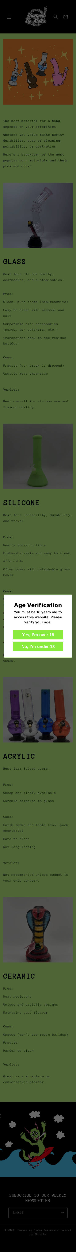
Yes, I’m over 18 (38, 634)
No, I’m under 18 (38, 646)
